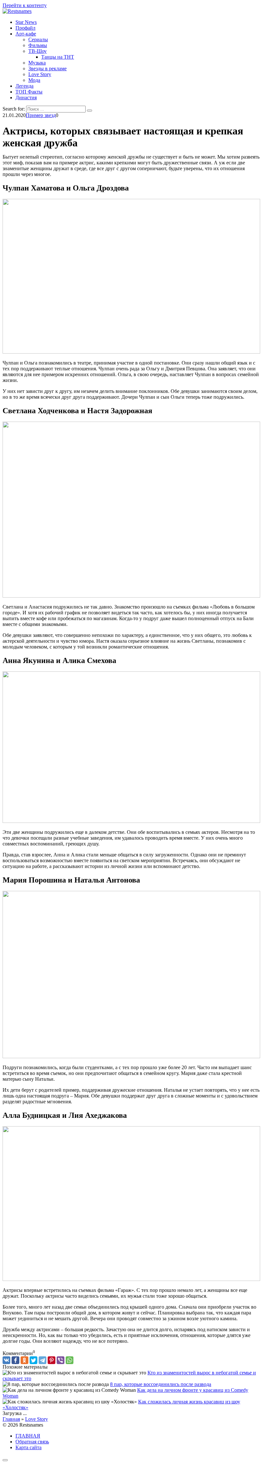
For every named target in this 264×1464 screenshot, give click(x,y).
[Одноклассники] (24, 1360)
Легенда (24, 86)
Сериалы (38, 39)
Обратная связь (32, 1441)
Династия (26, 97)
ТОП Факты (28, 91)
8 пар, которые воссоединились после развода (160, 1384)
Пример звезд (41, 115)
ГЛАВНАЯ (27, 1436)
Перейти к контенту (25, 5)
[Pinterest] (51, 1360)
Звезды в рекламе (47, 68)
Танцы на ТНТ (57, 57)
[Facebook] (15, 1360)
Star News (26, 22)
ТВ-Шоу (37, 51)
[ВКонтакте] (6, 1360)
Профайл (25, 28)
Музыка (37, 62)
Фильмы (37, 45)
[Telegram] (42, 1360)
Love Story (39, 74)
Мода (34, 80)
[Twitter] (33, 1360)
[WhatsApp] (69, 1360)
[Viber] (60, 1360)
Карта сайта (28, 1447)
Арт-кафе (25, 33)
